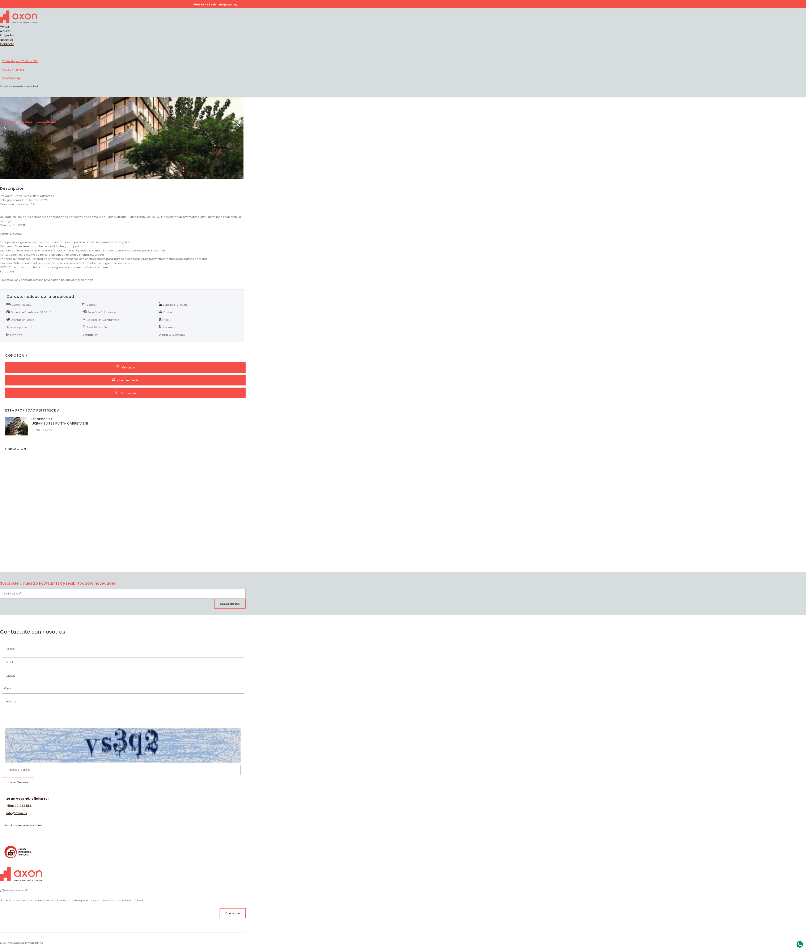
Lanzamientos (46, 121)
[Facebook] (244, 4)
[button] (123, 689)
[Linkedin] (239, 4)
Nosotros (6, 40)
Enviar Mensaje (18, 782)
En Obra (26, 121)
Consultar (128, 367)
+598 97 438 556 (19, 806)
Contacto (7, 44)
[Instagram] (242, 4)
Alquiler (5, 31)
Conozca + (232, 913)
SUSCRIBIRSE (230, 603)
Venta (4, 26)
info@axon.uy (16, 813)
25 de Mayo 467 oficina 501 (27, 799)
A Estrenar (9, 121)
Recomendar (128, 393)
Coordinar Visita (128, 380)
